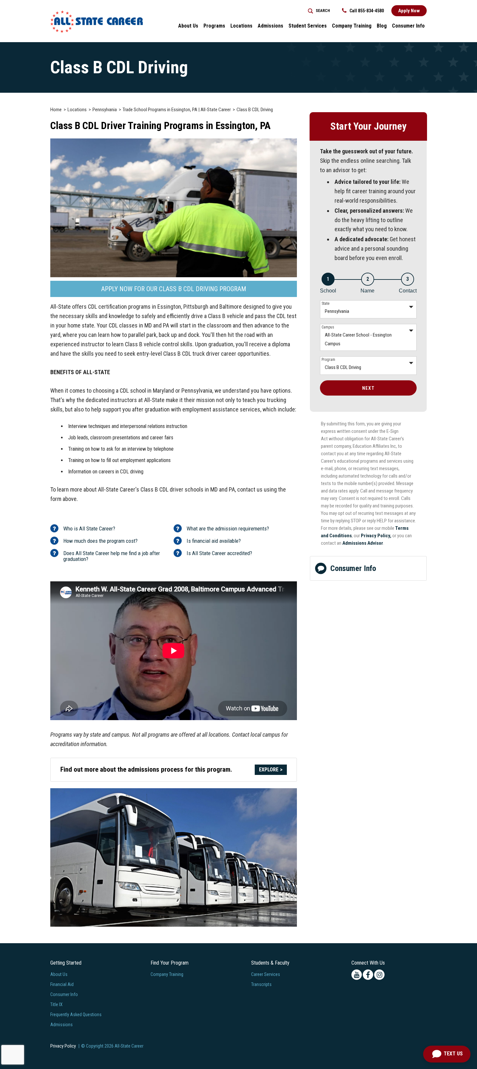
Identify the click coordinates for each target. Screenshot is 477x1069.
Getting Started (65, 963)
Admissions (61, 1024)
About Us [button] (188, 26)
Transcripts (261, 984)
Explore (268, 769)
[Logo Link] (96, 21)
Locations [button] (241, 26)
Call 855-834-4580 (366, 10)
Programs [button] (214, 26)
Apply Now (409, 11)
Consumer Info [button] (408, 26)
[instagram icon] (379, 974)
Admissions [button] (270, 26)
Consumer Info (353, 568)
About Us (58, 974)
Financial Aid (62, 984)
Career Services (265, 974)
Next (368, 388)
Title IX (56, 1004)
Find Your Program (170, 963)
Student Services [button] (307, 26)
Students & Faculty (270, 963)
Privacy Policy (63, 1046)
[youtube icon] (356, 974)
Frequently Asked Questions (76, 1014)
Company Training (352, 26)
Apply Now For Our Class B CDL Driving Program (173, 289)
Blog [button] (382, 26)
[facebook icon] (368, 974)
